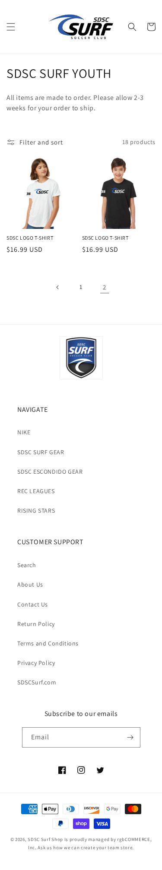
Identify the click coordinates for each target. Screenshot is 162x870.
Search (26, 565)
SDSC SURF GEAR (40, 452)
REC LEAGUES (36, 491)
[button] (10, 26)
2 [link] (104, 287)
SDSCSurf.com (36, 682)
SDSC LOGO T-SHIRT (29, 237)
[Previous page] (57, 287)
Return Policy (36, 624)
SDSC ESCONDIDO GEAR (50, 471)
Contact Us (32, 604)
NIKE (23, 432)
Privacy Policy (36, 663)
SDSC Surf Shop (45, 839)
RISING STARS (36, 510)
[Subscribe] (130, 737)
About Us (30, 584)
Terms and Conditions (48, 643)
